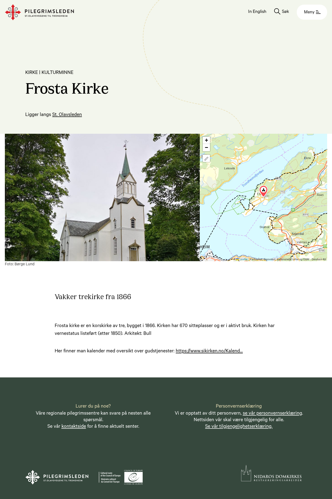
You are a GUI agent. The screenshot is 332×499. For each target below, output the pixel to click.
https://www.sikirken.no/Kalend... (209, 351)
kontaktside (73, 427)
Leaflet (243, 259)
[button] (263, 191)
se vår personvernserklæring (272, 414)
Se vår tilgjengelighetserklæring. (238, 427)
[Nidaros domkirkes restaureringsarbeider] (271, 473)
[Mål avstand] (206, 158)
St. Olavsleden (67, 115)
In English (257, 12)
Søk (285, 12)
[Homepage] (39, 12)
